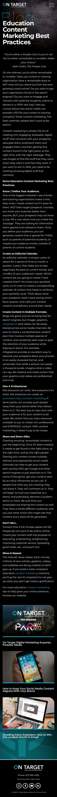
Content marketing (34, 398)
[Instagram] (19, 785)
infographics (10, 324)
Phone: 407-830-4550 (28, 775)
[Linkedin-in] (38, 785)
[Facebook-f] (25, 785)
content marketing (26, 573)
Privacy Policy (41, 792)
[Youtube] (31, 785)
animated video (12, 398)
